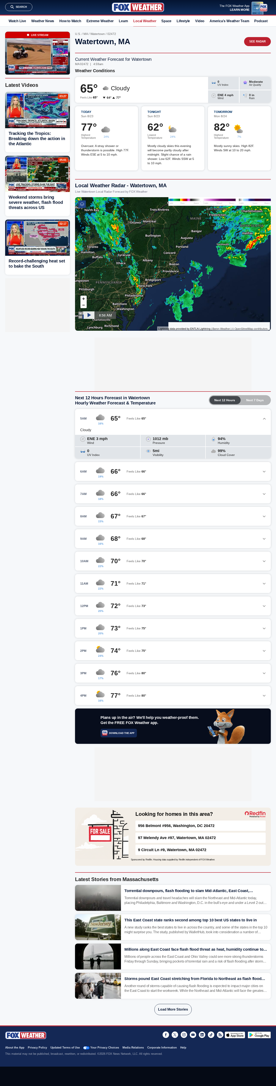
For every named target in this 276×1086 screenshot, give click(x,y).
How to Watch (70, 21)
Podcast (260, 21)
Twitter (175, 1034)
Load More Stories (173, 1009)
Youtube (193, 1034)
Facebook (166, 1034)
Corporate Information (162, 1047)
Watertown (97, 34)
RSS (220, 1034)
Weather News (42, 21)
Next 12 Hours (224, 400)
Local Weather (144, 21)
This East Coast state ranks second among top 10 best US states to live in (190, 920)
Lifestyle (183, 21)
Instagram (184, 1034)
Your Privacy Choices (104, 1047)
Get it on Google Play (259, 1034)
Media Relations (133, 1047)
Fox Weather (138, 7)
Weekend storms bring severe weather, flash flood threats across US (36, 202)
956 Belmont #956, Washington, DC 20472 (176, 826)
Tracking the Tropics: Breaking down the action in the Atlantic (37, 138)
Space (166, 21)
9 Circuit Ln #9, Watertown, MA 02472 (172, 850)
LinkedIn (202, 1034)
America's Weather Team (229, 21)
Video (199, 21)
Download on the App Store (235, 1034)
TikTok (211, 1034)
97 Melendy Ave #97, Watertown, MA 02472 (177, 838)
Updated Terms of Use (65, 1047)
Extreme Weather (100, 21)
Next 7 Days (255, 400)
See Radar (257, 41)
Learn (123, 21)
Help (183, 1047)
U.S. (78, 34)
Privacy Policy (37, 1047)
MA (85, 34)
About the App (14, 1047)
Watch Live (17, 21)
